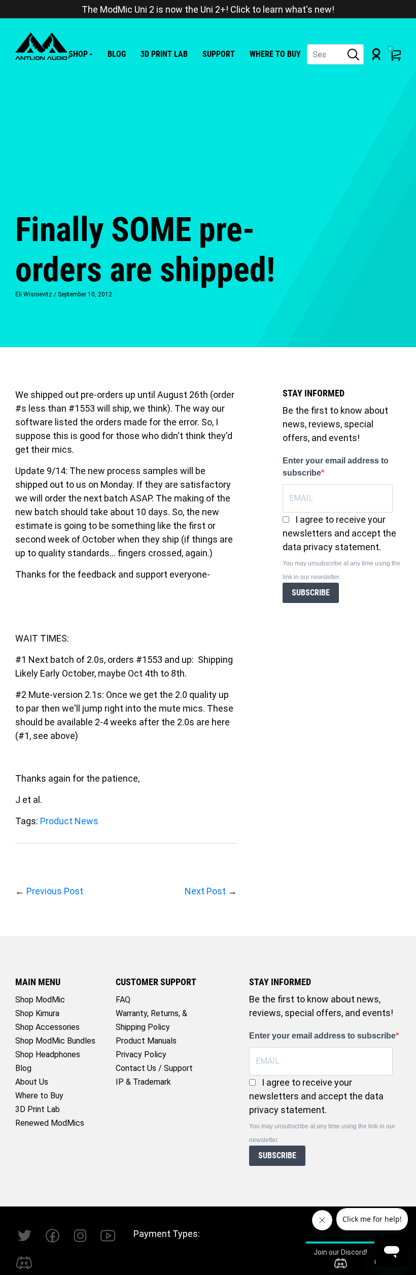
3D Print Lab (164, 54)
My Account (376, 54)
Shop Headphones (47, 1054)
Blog (117, 54)
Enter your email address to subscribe (336, 466)
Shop (78, 54)
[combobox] (335, 54)
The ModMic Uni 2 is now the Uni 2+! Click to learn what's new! (208, 9)
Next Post (205, 891)
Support (218, 54)
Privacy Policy (141, 1054)
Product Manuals (146, 1041)
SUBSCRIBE (311, 592)
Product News (69, 821)
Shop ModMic (40, 999)
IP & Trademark (143, 1082)
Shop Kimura (37, 1013)
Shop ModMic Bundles (55, 1041)
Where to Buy (275, 54)
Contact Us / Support (154, 1068)
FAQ (123, 999)
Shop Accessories (47, 1027)
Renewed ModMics (49, 1123)
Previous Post (54, 891)
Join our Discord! (340, 1252)
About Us (31, 1082)
